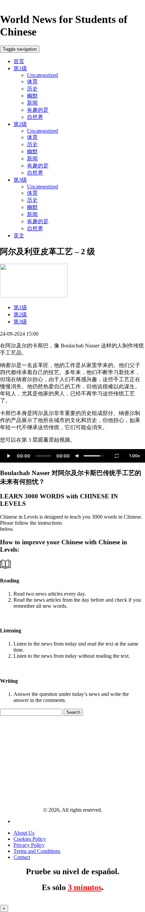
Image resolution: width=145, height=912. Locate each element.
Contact (21, 857)
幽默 (32, 96)
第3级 (20, 180)
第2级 (20, 124)
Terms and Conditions (36, 851)
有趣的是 (38, 110)
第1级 (20, 68)
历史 (32, 89)
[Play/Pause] (8, 455)
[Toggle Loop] (117, 456)
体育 (32, 81)
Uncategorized (42, 75)
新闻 (32, 103)
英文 (18, 235)
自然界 (35, 117)
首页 (18, 61)
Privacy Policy (29, 845)
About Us (23, 833)
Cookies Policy (29, 839)
